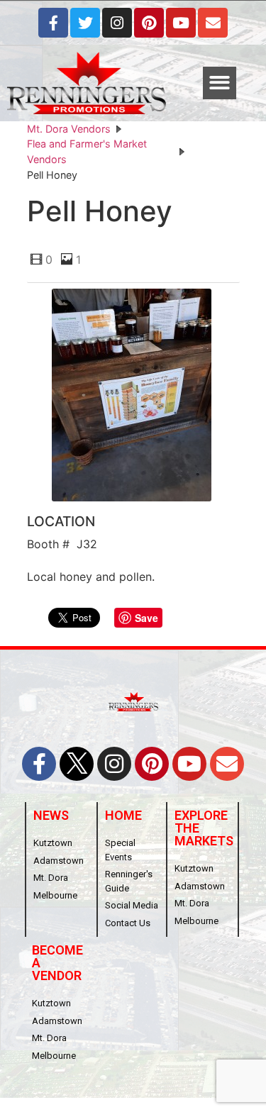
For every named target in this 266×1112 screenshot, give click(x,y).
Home (123, 815)
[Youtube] (181, 23)
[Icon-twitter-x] (77, 764)
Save (146, 618)
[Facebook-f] (53, 23)
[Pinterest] (149, 23)
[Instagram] (117, 23)
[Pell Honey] (133, 397)
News (51, 815)
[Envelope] (213, 23)
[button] (219, 83)
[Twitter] (85, 23)
